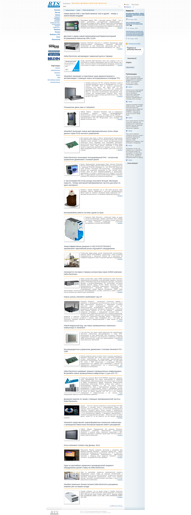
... (122, 506)
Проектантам (56, 39)
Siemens (57, 68)
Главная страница (70, 10)
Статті (58, 37)
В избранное (66, 3)
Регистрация (135, 4)
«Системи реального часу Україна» (97, 511)
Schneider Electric (55, 82)
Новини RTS (56, 27)
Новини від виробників (88, 10)
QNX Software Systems (54, 80)
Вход (127, 4)
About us (128, 7)
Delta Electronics (55, 70)
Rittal (58, 77)
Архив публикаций (132, 163)
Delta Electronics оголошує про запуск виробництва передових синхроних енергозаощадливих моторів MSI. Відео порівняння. (135, 33)
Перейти (119, 28)
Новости (130, 11)
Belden (58, 75)
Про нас (57, 12)
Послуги (57, 32)
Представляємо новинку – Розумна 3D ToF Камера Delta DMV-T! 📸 (134, 24)
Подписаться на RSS (134, 43)
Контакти (57, 10)
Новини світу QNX (54, 22)
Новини (57, 15)
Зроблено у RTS (55, 34)
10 (121, 506)
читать (130, 87)
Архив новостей (131, 58)
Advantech (57, 72)
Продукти (57, 29)
